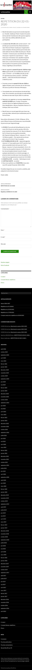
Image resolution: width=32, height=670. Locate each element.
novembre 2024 (5, 373)
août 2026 (3, 349)
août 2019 (3, 507)
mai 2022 (3, 441)
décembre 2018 (5, 531)
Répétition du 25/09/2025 (7, 309)
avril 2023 (3, 411)
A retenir (3, 276)
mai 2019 (3, 516)
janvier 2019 (4, 528)
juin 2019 (3, 513)
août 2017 (3, 575)
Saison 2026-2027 (5, 303)
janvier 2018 (4, 560)
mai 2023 (3, 408)
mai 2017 (3, 584)
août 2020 (3, 480)
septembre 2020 (5, 477)
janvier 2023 (4, 420)
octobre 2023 (4, 399)
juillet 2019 (4, 510)
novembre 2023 (5, 396)
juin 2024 (3, 381)
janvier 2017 (4, 596)
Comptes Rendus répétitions (8, 279)
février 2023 (4, 417)
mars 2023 (3, 414)
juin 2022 (3, 438)
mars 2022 (3, 447)
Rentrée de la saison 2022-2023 (19, 326)
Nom (2, 230)
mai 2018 (3, 548)
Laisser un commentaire (23, 27)
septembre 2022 (5, 432)
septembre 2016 (5, 608)
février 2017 (4, 593)
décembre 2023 (5, 393)
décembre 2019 (5, 495)
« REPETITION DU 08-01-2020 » (22, 335)
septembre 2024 (5, 379)
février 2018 (4, 557)
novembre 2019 (5, 498)
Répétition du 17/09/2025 (7, 312)
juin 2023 (3, 405)
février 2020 (4, 489)
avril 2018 (3, 551)
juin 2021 (3, 471)
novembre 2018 (5, 534)
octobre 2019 (4, 501)
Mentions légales (5, 262)
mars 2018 (3, 554)
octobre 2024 (4, 376)
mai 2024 (3, 384)
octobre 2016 (4, 605)
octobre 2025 (4, 352)
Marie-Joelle (12, 27)
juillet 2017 (4, 578)
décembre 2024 (5, 370)
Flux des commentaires (7, 645)
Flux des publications (6, 642)
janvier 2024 (4, 390)
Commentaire (5, 209)
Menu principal (30, 12)
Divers (2, 18)
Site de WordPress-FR (6, 648)
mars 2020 (3, 486)
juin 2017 (3, 581)
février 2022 (4, 450)
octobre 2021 (4, 462)
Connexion (3, 639)
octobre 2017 (4, 569)
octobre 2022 (4, 429)
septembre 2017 (5, 572)
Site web (3, 244)
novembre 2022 (5, 426)
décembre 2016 (5, 599)
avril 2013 (3, 611)
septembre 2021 (5, 465)
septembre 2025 (5, 355)
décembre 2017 (5, 563)
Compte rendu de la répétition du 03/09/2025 (12, 315)
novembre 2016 (5, 602)
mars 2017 (3, 590)
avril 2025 (3, 358)
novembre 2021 (5, 459)
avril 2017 (3, 587)
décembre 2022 (5, 423)
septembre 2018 (5, 539)
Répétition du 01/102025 (7, 306)
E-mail (3, 237)
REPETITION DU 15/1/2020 (8, 184)
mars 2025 (3, 361)
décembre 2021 (5, 456)
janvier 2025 (4, 367)
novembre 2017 (5, 566)
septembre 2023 (5, 402)
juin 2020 (3, 483)
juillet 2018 (4, 542)
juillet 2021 (4, 468)
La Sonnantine (5, 12)
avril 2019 (3, 519)
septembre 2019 (5, 504)
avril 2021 (3, 474)
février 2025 (4, 364)
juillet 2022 (4, 435)
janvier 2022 (4, 453)
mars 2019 (3, 522)
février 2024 (4, 387)
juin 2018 (3, 545)
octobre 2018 (4, 537)
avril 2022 (3, 444)
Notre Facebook (5, 265)
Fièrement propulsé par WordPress (8, 668)
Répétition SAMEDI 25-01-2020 (9, 190)
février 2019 (4, 525)
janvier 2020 (4, 492)
